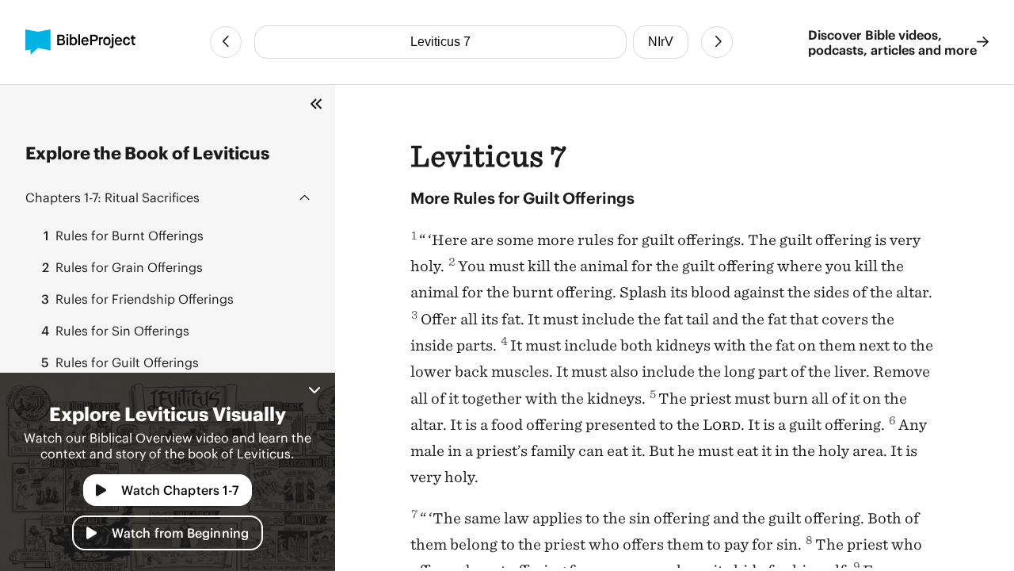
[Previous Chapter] (226, 42)
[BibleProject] (80, 42)
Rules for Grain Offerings (122, 266)
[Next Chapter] (717, 42)
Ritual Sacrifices (112, 197)
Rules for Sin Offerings (115, 330)
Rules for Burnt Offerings (124, 235)
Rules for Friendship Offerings (137, 298)
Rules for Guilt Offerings (120, 362)
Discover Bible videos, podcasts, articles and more (892, 42)
